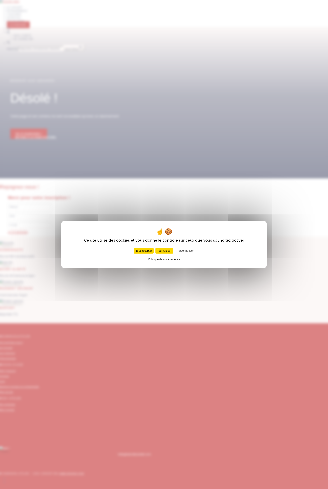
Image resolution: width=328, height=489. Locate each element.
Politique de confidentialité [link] (164, 259)
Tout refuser (164, 250)
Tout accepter (144, 250)
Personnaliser (185, 250)
